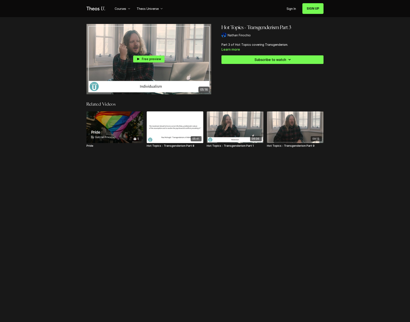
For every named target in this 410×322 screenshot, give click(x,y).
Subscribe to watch (270, 60)
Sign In (291, 8)
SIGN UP (313, 8)
